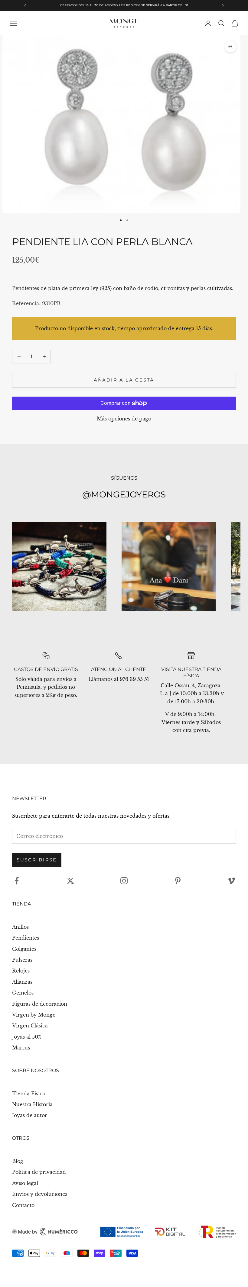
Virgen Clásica (30, 1026)
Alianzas (22, 982)
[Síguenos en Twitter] (70, 880)
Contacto (23, 1205)
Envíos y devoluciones (39, 1194)
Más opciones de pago (124, 419)
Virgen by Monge (33, 1015)
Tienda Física (28, 1094)
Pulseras (22, 960)
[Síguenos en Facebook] (16, 880)
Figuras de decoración (39, 1004)
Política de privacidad (39, 1172)
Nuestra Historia (32, 1104)
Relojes (21, 971)
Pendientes (25, 938)
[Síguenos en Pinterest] (177, 880)
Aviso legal (25, 1183)
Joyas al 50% (26, 1037)
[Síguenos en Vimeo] (231, 880)
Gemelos (23, 993)
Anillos (20, 927)
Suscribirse (37, 860)
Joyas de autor (29, 1115)
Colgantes (24, 949)
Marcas (21, 1048)
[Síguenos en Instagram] (124, 880)
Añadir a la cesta (124, 380)
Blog (17, 1161)
